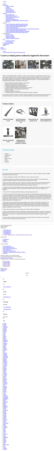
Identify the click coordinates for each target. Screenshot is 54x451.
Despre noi (5, 5)
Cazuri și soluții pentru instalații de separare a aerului (17, 24)
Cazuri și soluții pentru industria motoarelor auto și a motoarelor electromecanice (22, 28)
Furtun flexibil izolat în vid (11, 15)
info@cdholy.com (7, 230)
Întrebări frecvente (9, 34)
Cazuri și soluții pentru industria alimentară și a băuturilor (17, 31)
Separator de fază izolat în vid (12, 19)
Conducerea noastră (10, 11)
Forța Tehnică (9, 8)
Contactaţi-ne (6, 44)
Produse (5, 13)
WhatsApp (3, 270)
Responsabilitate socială (11, 12)
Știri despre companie (10, 40)
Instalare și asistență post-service (12, 38)
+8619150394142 (7, 232)
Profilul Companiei (10, 6)
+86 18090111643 (7, 309)
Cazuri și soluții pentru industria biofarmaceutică (16, 30)
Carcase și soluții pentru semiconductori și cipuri (16, 26)
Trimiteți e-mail (4, 269)
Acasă (4, 3)
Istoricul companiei (10, 9)
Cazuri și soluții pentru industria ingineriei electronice (17, 25)
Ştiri (4, 39)
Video (4, 45)
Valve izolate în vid (10, 18)
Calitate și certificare (10, 36)
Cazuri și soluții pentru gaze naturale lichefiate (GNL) (17, 32)
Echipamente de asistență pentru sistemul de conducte (17, 20)
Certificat (8, 7)
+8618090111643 (7, 233)
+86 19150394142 (7, 231)
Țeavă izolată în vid (10, 14)
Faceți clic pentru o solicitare (6, 257)
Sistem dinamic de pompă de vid (12, 16)
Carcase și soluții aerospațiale (12, 27)
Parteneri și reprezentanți (8, 43)
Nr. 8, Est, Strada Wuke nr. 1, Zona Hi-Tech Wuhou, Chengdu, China (17, 234)
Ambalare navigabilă (10, 37)
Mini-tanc (8, 21)
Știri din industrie (9, 41)
